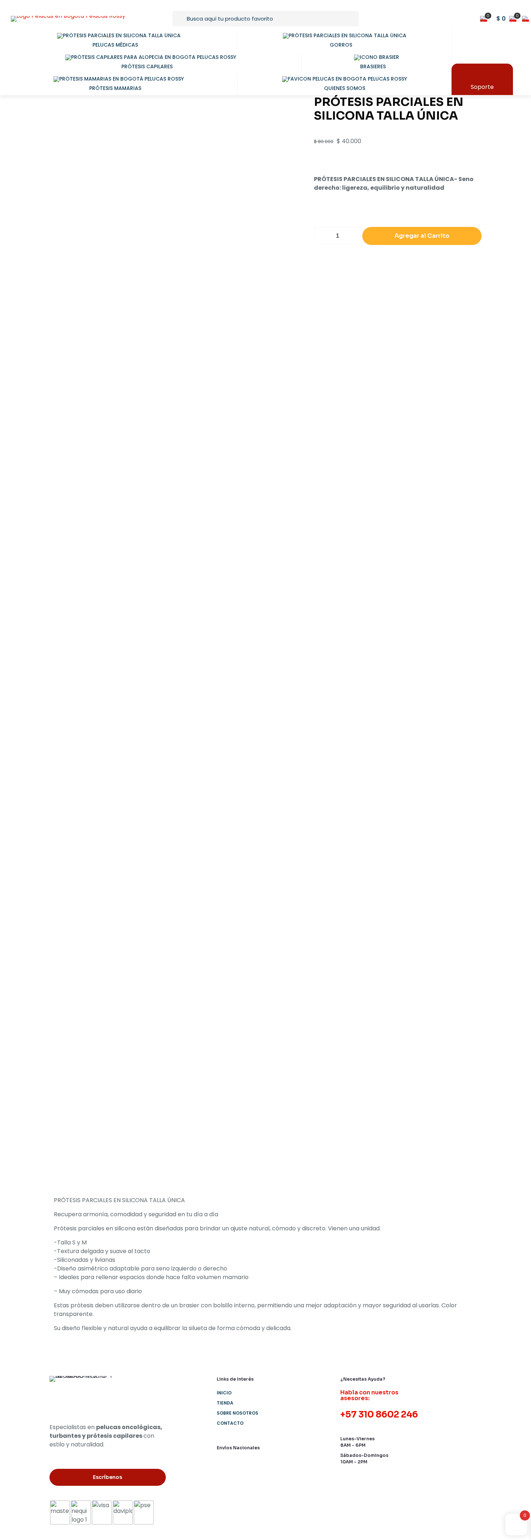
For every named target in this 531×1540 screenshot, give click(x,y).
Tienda (225, 1403)
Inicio (224, 1393)
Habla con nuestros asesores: (369, 1395)
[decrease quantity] (322, 236)
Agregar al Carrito (421, 236)
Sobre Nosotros (237, 1413)
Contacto (230, 1423)
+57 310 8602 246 (379, 1414)
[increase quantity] (352, 236)
